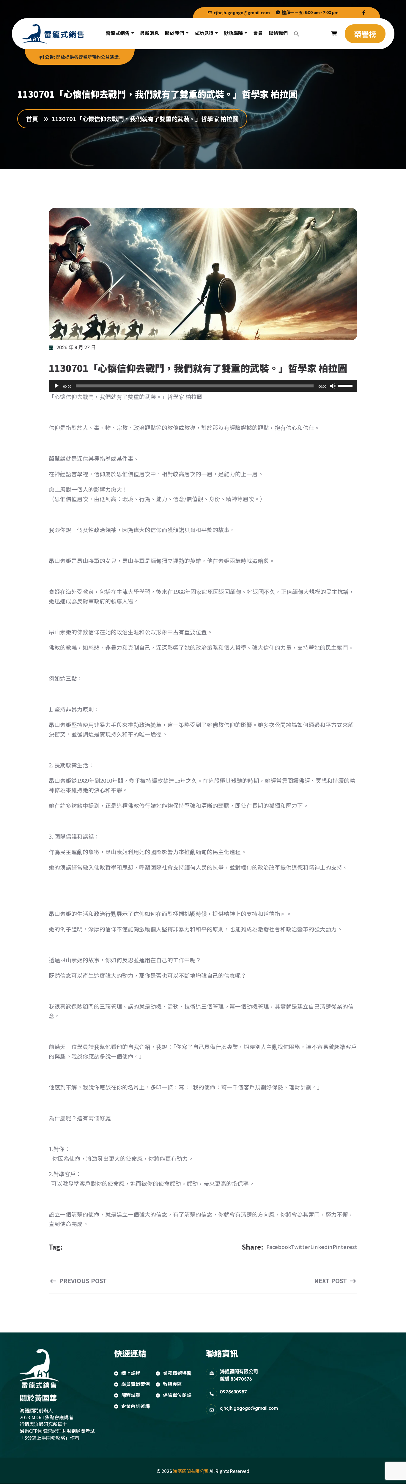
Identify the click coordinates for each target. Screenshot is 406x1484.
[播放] (56, 386)
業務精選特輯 (177, 1372)
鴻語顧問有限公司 (191, 1471)
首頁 (33, 119)
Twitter (300, 1246)
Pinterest (345, 1246)
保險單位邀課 (177, 1394)
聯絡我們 (278, 33)
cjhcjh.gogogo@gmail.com (241, 12)
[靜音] (333, 386)
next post (331, 1281)
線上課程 (130, 1372)
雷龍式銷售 (118, 33)
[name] (363, 12)
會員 (258, 33)
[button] (297, 33)
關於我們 (174, 33)
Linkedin (321, 1246)
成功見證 (203, 33)
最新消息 (149, 33)
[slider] (346, 385)
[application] (203, 386)
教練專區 (172, 1383)
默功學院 (233, 33)
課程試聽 (130, 1394)
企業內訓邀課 (135, 1405)
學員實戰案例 (135, 1383)
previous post (82, 1281)
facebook (278, 1246)
